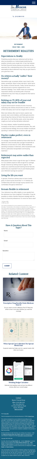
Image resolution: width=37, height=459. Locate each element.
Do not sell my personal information (25, 435)
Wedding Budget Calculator (18, 382)
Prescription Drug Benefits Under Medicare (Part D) (18, 304)
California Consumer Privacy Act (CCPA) (11, 434)
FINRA (26, 441)
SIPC (29, 441)
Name (6, 231)
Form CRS (6, 413)
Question (6, 251)
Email (5, 241)
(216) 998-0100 (19, 16)
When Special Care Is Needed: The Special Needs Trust (18, 344)
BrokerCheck (31, 416)
